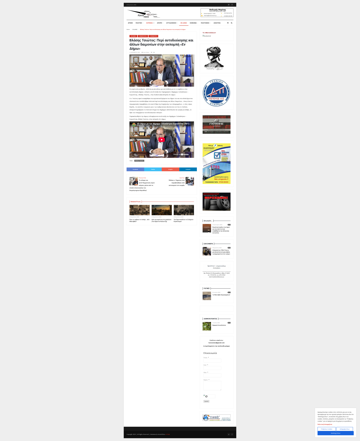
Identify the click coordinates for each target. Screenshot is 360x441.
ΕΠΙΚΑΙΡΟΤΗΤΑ (143, 36)
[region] (335, 422)
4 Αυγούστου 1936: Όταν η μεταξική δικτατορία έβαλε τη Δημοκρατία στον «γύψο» (221, 252)
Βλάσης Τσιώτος (139, 160)
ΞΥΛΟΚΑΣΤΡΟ (153, 36)
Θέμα (205, 372)
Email (205, 365)
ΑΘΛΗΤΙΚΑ (217, 23)
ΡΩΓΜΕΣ (207, 288)
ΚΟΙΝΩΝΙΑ (193, 23)
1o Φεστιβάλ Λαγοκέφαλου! (221, 295)
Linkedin (188, 169)
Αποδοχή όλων (335, 433)
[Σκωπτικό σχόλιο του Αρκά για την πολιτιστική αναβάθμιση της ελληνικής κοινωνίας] (207, 228)
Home (128, 29)
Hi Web (168, 434)
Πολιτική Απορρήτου (325, 424)
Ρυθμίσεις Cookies (326, 429)
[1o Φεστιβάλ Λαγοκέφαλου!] (207, 296)
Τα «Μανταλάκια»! (209, 33)
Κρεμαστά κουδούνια (219, 325)
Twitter (153, 169)
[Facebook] (232, 4)
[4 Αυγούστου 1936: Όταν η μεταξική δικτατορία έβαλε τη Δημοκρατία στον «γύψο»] (207, 251)
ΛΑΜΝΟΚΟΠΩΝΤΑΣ (210, 319)
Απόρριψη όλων (345, 429)
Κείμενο (206, 380)
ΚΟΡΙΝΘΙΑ (149, 23)
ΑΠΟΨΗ (159, 23)
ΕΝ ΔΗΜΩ (184, 23)
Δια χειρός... (208, 221)
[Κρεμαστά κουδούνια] (207, 326)
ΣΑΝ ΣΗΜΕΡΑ (208, 244)
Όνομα (205, 357)
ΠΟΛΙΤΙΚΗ (139, 23)
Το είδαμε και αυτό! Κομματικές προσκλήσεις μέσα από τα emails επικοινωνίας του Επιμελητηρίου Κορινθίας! (142, 184)
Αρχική (130, 23)
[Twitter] (228, 4)
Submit (206, 401)
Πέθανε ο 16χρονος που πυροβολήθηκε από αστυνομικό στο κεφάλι (177, 181)
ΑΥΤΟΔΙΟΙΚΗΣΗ (171, 23)
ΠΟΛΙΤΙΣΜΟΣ (205, 23)
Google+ (170, 169)
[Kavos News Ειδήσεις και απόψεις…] (143, 14)
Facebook (135, 169)
